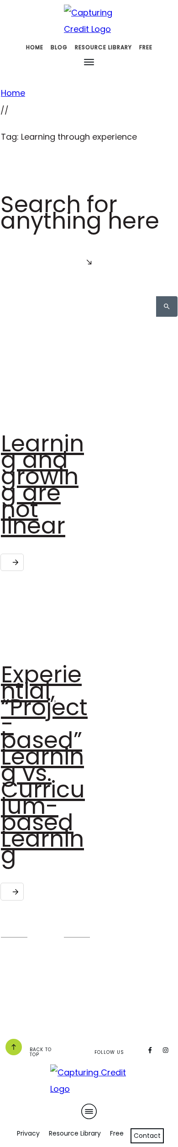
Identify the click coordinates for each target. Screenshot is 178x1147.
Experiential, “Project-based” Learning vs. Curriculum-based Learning (44, 764)
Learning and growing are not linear (42, 484)
